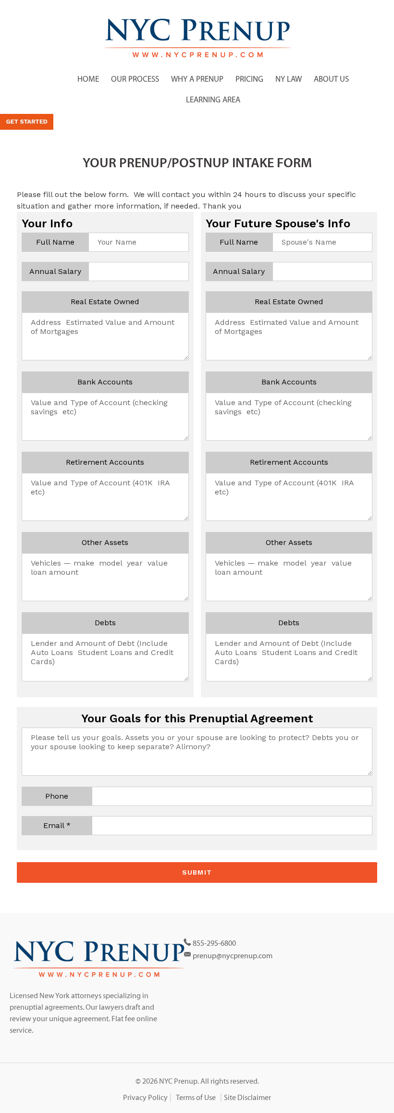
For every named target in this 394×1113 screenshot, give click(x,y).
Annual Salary (55, 271)
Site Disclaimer (247, 1097)
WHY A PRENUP (197, 79)
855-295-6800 (214, 943)
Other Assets (105, 542)
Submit (197, 872)
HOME (88, 79)
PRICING (249, 79)
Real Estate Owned (105, 301)
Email (57, 825)
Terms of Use (196, 1097)
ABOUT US (331, 79)
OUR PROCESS (135, 79)
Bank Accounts (105, 381)
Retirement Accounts (105, 462)
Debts (105, 622)
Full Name (55, 242)
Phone (56, 796)
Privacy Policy (145, 1097)
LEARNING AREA (213, 99)
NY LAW (288, 79)
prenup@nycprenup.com (232, 956)
